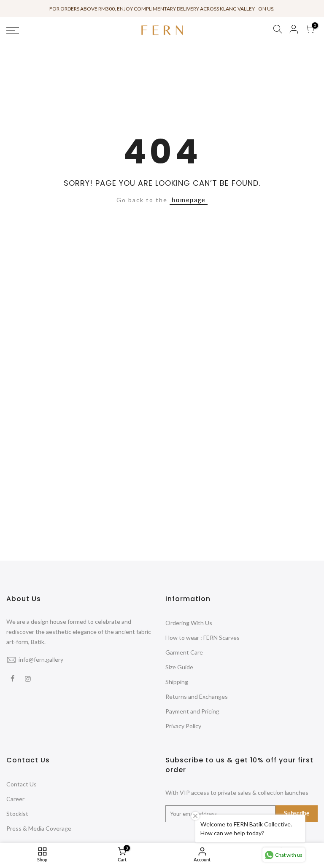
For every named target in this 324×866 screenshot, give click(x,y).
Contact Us (21, 784)
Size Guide (179, 667)
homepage (188, 199)
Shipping (176, 681)
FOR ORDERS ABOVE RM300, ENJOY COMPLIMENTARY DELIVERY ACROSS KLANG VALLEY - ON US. (162, 8)
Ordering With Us (188, 622)
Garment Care (184, 652)
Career (15, 798)
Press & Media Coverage (38, 828)
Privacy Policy (183, 726)
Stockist (17, 813)
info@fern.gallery (41, 659)
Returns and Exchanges (196, 696)
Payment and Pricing (192, 711)
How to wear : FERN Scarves (202, 637)
